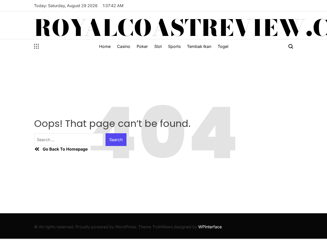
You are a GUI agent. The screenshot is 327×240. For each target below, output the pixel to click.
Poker (142, 46)
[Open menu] (36, 46)
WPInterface (210, 226)
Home (105, 46)
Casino (123, 46)
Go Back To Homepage (65, 149)
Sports (174, 46)
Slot (158, 46)
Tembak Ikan (199, 46)
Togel (223, 46)
